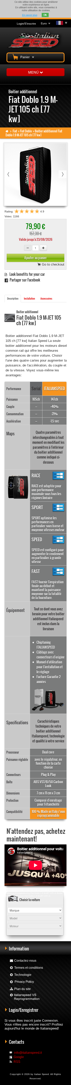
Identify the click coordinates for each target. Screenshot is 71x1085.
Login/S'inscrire (26, 23)
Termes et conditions (28, 967)
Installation (29, 298)
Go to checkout (52, 265)
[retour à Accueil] (7, 131)
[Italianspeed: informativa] (29, 15)
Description (12, 298)
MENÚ (34, 72)
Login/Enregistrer (23, 1010)
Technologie (22, 974)
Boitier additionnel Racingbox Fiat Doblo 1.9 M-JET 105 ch (31, 890)
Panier (26, 57)
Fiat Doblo (26, 131)
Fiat (15, 131)
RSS (17, 1061)
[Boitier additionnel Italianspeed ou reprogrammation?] (24, 998)
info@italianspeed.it (28, 1052)
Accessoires (46, 298)
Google (19, 1057)
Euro (44, 23)
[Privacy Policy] (21, 982)
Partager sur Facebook (24, 279)
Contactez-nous (24, 960)
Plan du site (22, 989)
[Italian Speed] (35, 39)
